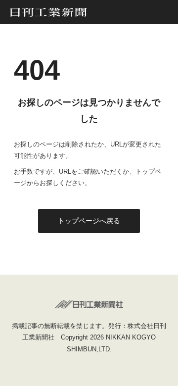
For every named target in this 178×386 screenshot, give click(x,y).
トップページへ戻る (89, 221)
